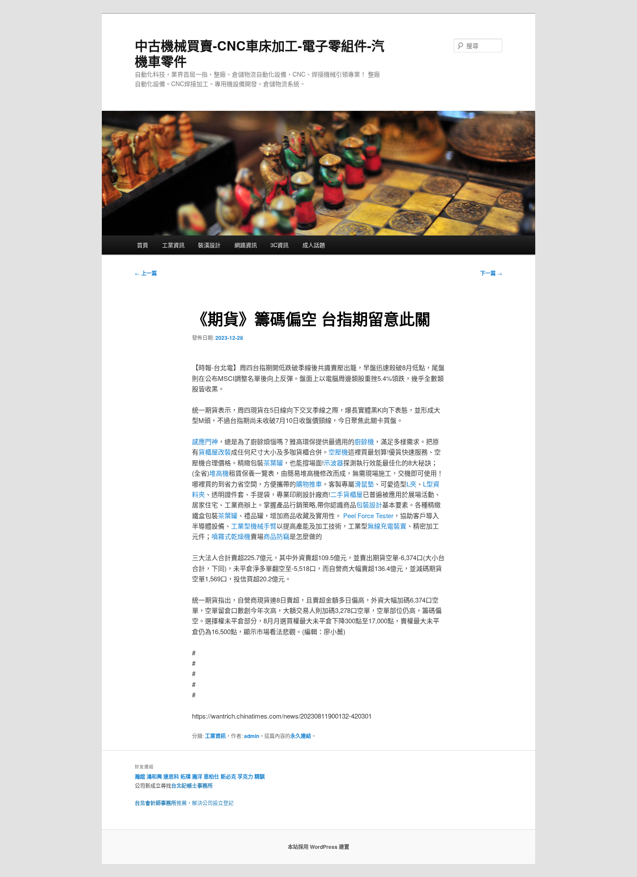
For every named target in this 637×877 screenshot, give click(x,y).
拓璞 (185, 776)
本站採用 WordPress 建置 (318, 847)
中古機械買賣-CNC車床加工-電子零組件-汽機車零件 (259, 53)
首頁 (142, 245)
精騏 (260, 776)
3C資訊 (279, 245)
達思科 (171, 776)
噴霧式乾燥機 (230, 536)
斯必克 (228, 776)
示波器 (333, 462)
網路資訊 (245, 245)
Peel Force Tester (368, 515)
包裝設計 (369, 504)
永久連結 (300, 736)
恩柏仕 (211, 776)
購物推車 (309, 483)
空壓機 (338, 451)
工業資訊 (173, 245)
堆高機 (219, 472)
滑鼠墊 (364, 483)
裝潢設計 (209, 245)
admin (251, 736)
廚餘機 (364, 441)
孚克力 (245, 776)
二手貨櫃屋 (346, 494)
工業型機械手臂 (253, 525)
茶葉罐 (273, 462)
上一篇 (146, 273)
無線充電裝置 (386, 525)
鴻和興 (154, 776)
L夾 (411, 483)
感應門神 (205, 441)
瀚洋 (197, 776)
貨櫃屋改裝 (214, 451)
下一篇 (491, 273)
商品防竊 (276, 536)
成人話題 (313, 245)
